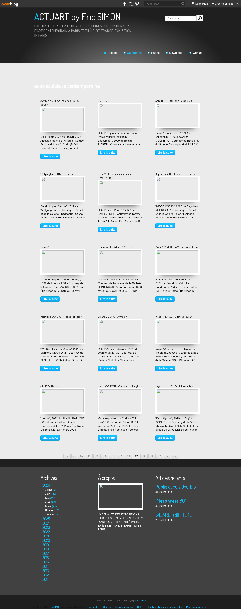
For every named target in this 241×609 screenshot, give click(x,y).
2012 (45, 574)
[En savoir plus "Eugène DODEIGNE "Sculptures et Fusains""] (177, 391)
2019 (45, 544)
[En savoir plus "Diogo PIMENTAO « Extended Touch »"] (177, 321)
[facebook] (124, 4)
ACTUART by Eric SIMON (77, 16)
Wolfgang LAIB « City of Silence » (56, 174)
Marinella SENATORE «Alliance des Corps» (61, 316)
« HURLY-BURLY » (49, 386)
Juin (47, 493)
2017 (45, 553)
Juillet (48, 489)
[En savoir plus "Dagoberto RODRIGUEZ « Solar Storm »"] (177, 179)
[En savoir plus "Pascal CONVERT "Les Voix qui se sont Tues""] (177, 252)
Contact (198, 52)
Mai (47, 497)
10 (81, 456)
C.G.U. (140, 607)
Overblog (142, 600)
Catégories (134, 52)
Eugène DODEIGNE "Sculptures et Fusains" (176, 386)
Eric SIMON (54, 607)
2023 (46, 527)
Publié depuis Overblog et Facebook (177, 486)
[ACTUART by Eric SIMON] (120, 485)
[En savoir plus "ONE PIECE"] (120, 105)
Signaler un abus (124, 607)
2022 (46, 531)
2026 (46, 485)
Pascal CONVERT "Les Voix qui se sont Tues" (177, 247)
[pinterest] (137, 4)
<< (67, 456)
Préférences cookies (196, 607)
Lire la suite (50, 156)
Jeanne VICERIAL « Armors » (112, 316)
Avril (47, 502)
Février (49, 510)
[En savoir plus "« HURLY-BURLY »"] (63, 391)
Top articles (93, 607)
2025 (46, 518)
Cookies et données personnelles (165, 607)
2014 (45, 566)
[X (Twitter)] (130, 4)
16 (128, 456)
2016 (45, 557)
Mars (48, 506)
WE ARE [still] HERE (173, 515)
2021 (45, 536)
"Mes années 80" (170, 501)
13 (104, 456)
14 (112, 456)
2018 (45, 549)
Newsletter (176, 52)
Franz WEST (46, 247)
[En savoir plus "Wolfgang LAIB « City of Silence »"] (63, 179)
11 (89, 456)
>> (174, 456)
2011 (45, 579)
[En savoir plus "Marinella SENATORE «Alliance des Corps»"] (63, 321)
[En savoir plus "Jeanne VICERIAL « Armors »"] (120, 321)
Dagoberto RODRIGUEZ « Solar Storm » (175, 174)
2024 (46, 523)
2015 (45, 562)
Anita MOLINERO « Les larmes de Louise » (175, 100)
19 (151, 456)
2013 (45, 570)
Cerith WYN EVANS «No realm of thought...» (120, 386)
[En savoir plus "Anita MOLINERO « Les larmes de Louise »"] (177, 105)
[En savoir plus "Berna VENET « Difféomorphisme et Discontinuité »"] (120, 182)
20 (159, 456)
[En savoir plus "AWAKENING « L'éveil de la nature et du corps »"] (63, 109)
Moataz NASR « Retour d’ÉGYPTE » (115, 247)
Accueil (112, 52)
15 (120, 456)
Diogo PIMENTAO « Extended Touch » (173, 316)
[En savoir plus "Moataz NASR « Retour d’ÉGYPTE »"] (120, 252)
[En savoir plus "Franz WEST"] (63, 252)
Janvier (49, 514)
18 (144, 456)
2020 (46, 540)
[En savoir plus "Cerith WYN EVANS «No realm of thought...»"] (120, 391)
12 (96, 456)
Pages (155, 52)
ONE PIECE (103, 100)
